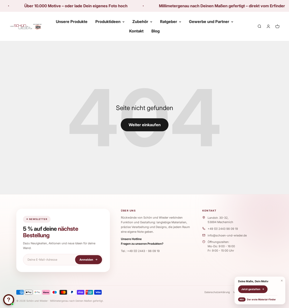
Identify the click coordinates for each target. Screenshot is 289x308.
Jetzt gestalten (250, 289)
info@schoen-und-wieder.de (227, 235)
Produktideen (108, 21)
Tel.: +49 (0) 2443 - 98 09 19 (140, 251)
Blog (155, 31)
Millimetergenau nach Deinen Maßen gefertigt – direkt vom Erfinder (211, 6)
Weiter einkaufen (145, 124)
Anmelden (86, 259)
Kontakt (136, 31)
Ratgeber (168, 21)
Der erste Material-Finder (257, 299)
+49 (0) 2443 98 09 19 (223, 228)
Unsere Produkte (71, 21)
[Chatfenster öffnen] (8, 299)
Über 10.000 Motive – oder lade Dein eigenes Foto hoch (65, 6)
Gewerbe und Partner (209, 21)
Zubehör (140, 21)
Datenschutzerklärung (217, 292)
